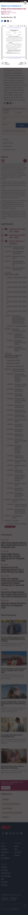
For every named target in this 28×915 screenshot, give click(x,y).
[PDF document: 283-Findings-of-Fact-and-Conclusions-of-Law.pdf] (14, 42)
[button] (8, 21)
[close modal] (25, 3)
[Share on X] (5, 21)
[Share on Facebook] (2, 21)
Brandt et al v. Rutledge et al (11, 5)
